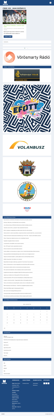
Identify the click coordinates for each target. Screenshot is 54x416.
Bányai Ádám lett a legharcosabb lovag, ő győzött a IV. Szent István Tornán (17, 261)
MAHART (5, 368)
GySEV (5, 365)
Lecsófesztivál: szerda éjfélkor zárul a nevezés (12, 243)
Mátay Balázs (9, 28)
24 (7, 322)
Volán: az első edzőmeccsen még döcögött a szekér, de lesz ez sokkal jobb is (17, 282)
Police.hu (5, 355)
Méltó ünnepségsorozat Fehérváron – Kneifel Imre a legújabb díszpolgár (16, 285)
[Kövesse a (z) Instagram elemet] (46, 383)
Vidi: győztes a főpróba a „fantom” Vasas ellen (14, 26)
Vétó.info (5, 336)
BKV (4, 363)
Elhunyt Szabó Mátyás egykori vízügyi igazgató (12, 288)
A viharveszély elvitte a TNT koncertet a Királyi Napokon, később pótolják (16, 277)
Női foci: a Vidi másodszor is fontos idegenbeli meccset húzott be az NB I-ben (17, 264)
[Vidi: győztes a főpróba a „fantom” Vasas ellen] (14, 17)
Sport (16, 28)
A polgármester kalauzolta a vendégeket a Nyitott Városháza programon (16, 272)
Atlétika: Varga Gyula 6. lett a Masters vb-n (11, 259)
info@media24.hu (48, 414)
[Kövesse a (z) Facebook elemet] (44, 383)
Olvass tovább (7, 36)
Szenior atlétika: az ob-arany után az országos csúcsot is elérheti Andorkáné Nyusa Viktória (20, 251)
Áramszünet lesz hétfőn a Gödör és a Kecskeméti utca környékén (15, 267)
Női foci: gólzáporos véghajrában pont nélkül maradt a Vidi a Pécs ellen (16, 230)
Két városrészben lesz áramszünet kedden (11, 248)
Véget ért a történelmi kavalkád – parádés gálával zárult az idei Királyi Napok (17, 256)
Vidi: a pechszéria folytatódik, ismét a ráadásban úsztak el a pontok (15, 269)
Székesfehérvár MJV (7, 350)
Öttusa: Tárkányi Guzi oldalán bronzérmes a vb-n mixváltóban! (14, 238)
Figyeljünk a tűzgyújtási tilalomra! (10, 240)
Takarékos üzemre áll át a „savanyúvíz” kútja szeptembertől (14, 227)
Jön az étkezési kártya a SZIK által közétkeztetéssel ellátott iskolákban (16, 225)
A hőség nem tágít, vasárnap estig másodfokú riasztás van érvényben (16, 293)
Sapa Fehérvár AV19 (7, 347)
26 (20, 322)
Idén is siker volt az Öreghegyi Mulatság (11, 290)
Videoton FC (6, 342)
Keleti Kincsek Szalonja (8, 339)
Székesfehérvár (19, 28)
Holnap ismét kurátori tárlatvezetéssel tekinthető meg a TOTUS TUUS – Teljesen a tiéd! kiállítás (20, 235)
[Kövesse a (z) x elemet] (48, 383)
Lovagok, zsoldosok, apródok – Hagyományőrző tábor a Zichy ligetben (16, 280)
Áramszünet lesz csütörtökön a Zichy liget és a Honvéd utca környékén (16, 219)
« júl (4, 328)
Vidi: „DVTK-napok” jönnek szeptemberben (11, 246)
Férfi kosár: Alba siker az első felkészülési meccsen (13, 222)
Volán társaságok (7, 373)
